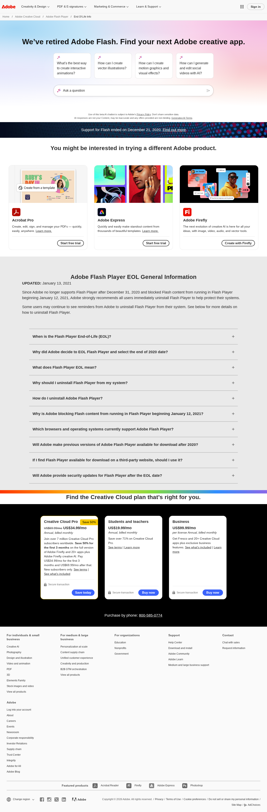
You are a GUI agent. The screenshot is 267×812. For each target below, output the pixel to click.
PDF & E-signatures (70, 6)
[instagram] (49, 799)
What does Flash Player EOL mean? (65, 367)
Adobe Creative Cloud (27, 16)
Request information (233, 648)
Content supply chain (72, 652)
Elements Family (16, 680)
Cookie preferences (195, 799)
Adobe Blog (13, 771)
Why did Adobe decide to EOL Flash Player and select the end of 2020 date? (100, 352)
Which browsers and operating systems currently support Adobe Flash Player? (103, 429)
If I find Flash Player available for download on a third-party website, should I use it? (108, 460)
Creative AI (13, 646)
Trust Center (14, 754)
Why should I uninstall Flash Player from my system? (80, 383)
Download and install (180, 648)
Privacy (159, 799)
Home (6, 16)
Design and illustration (19, 657)
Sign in (256, 6)
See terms (80, 569)
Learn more (132, 547)
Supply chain (14, 749)
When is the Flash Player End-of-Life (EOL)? (72, 336)
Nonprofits (120, 648)
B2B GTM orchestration (73, 669)
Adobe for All (14, 766)
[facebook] (42, 799)
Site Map (237, 804)
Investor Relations (17, 743)
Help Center (175, 642)
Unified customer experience (76, 657)
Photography (14, 652)
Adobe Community (178, 653)
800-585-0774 (150, 615)
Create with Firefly (238, 243)
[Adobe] (8, 6)
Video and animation (18, 663)
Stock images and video (20, 686)
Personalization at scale (74, 646)
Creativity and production (74, 663)
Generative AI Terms (181, 118)
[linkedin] (64, 799)
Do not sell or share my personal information (234, 799)
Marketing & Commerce (109, 6)
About (10, 715)
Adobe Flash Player (57, 16)
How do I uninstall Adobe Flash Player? (68, 398)
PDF (9, 669)
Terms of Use (173, 799)
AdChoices (254, 804)
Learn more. (44, 231)
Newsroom (13, 732)
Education (120, 642)
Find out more (174, 130)
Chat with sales (231, 642)
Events (10, 726)
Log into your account (19, 709)
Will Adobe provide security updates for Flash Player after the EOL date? (97, 475)
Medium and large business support (188, 665)
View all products (16, 691)
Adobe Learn (175, 659)
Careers (11, 721)
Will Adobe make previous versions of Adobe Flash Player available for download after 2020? (115, 445)
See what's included (57, 573)
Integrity (11, 760)
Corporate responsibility (20, 737)
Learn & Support (147, 6)
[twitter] (56, 799)
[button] (242, 6)
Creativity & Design (33, 6)
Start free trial (156, 243)
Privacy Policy (144, 114)
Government (121, 653)
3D (8, 674)
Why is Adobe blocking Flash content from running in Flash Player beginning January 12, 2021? (118, 414)
